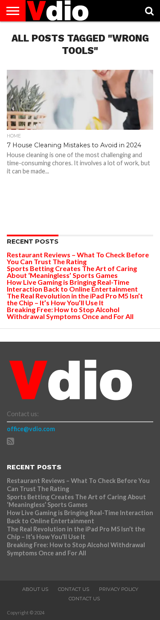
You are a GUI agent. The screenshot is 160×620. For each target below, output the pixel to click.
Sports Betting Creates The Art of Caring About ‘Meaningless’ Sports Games (72, 271)
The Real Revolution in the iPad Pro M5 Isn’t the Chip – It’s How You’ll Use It (75, 299)
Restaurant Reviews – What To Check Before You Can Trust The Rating (78, 257)
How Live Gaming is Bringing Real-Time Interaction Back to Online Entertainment (73, 285)
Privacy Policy (118, 589)
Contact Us (73, 589)
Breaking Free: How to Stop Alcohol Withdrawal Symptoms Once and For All (70, 312)
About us (35, 589)
